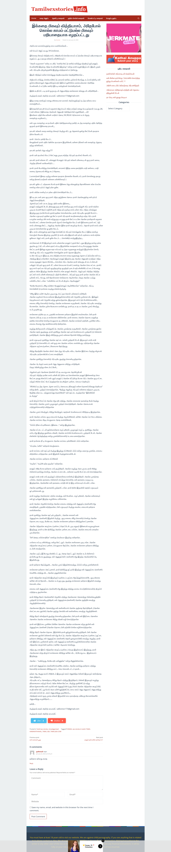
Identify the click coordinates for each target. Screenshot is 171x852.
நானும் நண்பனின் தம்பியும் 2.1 (94, 738)
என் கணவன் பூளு (35, 738)
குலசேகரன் (39, 751)
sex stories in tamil (79, 729)
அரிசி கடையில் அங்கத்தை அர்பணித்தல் (122, 85)
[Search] (138, 18)
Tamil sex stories (42, 729)
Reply (31, 763)
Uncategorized (54, 729)
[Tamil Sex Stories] (59, 8)
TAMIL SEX (46, 731)
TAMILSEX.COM (55, 731)
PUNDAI (69, 729)
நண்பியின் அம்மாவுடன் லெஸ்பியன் (120, 73)
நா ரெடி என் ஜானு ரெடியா (116, 97)
